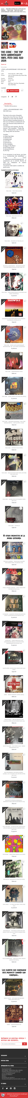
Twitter (8, 1088)
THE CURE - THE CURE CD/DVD (14, 191)
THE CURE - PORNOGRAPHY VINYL (14, 371)
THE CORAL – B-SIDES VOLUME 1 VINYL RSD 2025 (14, 905)
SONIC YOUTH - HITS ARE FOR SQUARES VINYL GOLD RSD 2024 (14, 999)
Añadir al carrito (12, 91)
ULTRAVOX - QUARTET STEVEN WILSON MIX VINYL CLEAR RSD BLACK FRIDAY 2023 (14, 614)
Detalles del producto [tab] (11, 106)
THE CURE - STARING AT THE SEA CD (14, 241)
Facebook (4, 1088)
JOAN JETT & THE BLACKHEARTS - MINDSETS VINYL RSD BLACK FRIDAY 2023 (14, 801)
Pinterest (16, 96)
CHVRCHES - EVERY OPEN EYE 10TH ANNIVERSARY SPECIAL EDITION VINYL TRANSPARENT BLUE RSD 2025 (14, 642)
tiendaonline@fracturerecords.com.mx (14, 1079)
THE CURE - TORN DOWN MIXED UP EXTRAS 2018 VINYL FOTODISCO (14, 293)
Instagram (16, 1088)
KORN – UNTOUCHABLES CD (14, 1024)
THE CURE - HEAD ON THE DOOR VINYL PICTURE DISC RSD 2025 (14, 473)
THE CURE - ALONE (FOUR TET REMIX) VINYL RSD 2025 (14, 500)
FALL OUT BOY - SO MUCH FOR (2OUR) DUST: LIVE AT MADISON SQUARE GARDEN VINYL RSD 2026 (14, 828)
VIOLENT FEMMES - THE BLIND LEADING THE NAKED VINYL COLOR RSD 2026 (14, 562)
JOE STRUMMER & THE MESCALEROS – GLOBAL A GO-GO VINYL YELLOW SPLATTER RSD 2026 (14, 774)
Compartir (8, 96)
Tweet (12, 96)
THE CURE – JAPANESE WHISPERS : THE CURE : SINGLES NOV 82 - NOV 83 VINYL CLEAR (14, 422)
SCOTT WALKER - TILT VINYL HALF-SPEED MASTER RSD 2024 (14, 746)
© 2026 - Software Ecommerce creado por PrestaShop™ (14, 1095)
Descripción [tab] (7, 103)
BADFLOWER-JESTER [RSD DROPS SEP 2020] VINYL (14, 669)
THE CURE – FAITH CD (14, 525)
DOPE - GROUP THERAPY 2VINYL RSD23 (14, 694)
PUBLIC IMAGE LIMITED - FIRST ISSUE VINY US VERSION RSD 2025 (14, 588)
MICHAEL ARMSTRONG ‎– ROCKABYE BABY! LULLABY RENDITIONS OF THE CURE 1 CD (14, 266)
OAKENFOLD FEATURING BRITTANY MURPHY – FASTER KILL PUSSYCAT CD (14, 319)
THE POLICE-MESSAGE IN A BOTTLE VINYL (14, 879)
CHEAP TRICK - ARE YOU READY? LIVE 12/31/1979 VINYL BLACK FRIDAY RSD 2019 (14, 720)
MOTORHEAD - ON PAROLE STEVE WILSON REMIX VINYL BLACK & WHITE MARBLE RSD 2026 (14, 932)
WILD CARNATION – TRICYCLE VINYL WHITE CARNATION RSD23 (14, 959)
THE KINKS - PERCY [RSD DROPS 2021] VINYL (14, 854)
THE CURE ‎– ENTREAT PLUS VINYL (14, 448)
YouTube (12, 1088)
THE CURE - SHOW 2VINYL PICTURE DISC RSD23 (14, 396)
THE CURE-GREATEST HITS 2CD (14, 216)
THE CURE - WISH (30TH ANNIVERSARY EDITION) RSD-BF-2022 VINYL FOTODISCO (14, 345)
